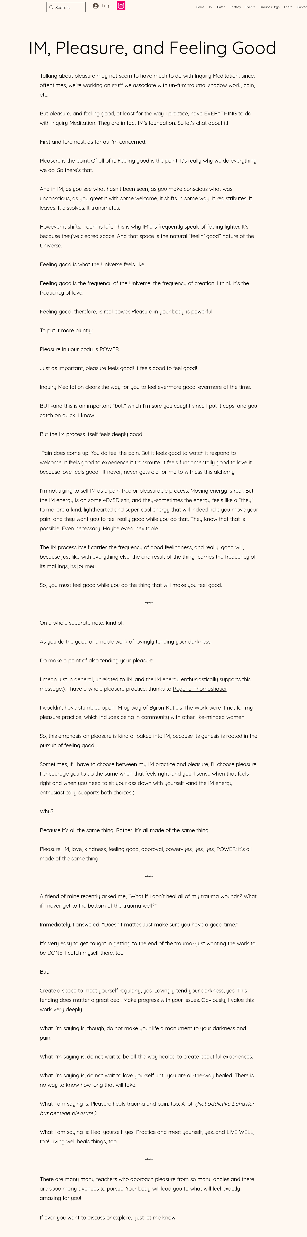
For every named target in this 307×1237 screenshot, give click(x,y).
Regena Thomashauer (200, 688)
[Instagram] (121, 5)
